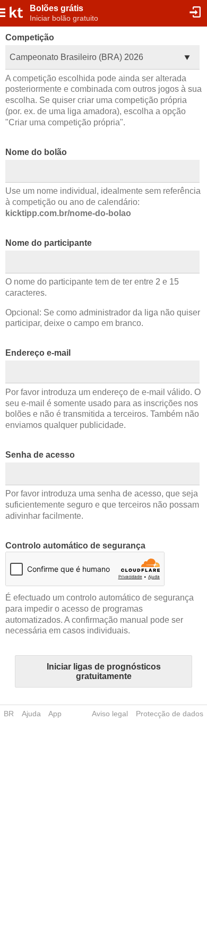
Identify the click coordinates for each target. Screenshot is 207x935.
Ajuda (31, 713)
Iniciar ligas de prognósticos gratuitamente (104, 671)
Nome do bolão (36, 152)
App (55, 713)
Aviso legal (110, 713)
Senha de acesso (40, 454)
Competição (29, 37)
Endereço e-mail (38, 352)
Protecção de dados (169, 713)
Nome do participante (48, 242)
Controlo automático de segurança (75, 545)
